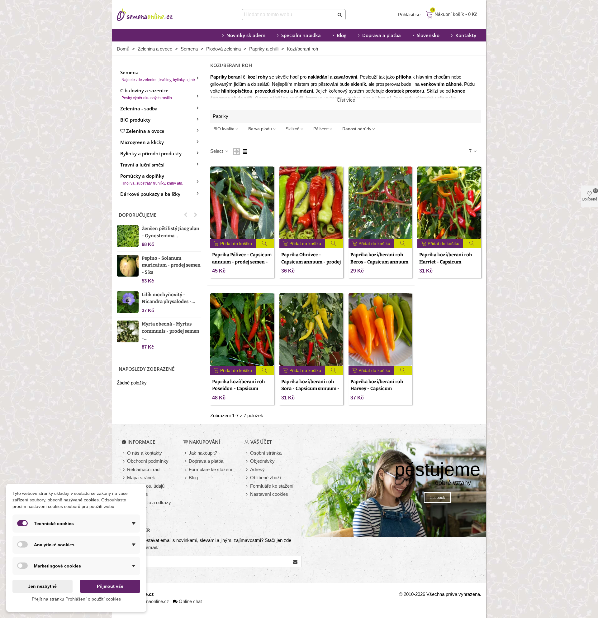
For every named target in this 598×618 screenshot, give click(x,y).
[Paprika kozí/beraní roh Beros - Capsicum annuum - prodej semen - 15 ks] (380, 203)
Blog (341, 35)
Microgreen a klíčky (142, 142)
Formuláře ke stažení (210, 469)
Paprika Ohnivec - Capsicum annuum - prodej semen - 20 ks (311, 262)
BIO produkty (135, 120)
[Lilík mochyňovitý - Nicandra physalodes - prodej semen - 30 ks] (128, 302)
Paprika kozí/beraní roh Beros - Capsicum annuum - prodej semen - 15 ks (379, 262)
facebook (437, 497)
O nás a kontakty (144, 453)
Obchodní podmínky (147, 461)
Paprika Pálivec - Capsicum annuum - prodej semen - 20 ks (242, 262)
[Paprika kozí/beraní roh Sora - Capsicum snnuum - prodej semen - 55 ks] (311, 329)
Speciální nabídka (301, 35)
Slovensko (428, 35)
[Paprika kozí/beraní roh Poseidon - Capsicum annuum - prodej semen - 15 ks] (242, 329)
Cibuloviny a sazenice (146, 93)
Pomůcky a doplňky (151, 179)
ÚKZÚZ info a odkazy (149, 502)
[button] (185, 215)
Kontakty (465, 35)
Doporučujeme (137, 215)
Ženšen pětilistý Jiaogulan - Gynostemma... (170, 232)
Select (217, 151)
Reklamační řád (143, 469)
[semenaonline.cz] (154, 14)
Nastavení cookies (269, 494)
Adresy (257, 469)
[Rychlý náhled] (265, 243)
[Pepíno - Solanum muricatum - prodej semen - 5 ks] (128, 266)
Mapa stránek (141, 477)
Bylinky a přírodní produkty (151, 153)
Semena (157, 75)
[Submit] (340, 14)
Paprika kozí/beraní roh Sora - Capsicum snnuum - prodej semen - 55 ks (310, 388)
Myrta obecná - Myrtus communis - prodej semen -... (170, 331)
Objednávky (262, 461)
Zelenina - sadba (139, 108)
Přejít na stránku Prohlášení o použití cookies (76, 598)
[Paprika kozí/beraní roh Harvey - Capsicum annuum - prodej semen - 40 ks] (380, 329)
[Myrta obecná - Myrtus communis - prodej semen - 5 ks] (128, 331)
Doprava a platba (381, 35)
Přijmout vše (110, 586)
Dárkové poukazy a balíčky (150, 194)
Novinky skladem (245, 35)
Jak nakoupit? (203, 453)
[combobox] (288, 14)
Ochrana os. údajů (145, 486)
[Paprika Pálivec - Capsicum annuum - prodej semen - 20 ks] (242, 203)
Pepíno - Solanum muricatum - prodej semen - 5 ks (171, 265)
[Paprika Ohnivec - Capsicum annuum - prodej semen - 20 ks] (311, 203)
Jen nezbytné (42, 586)
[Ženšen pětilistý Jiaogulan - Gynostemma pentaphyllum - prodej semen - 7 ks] (128, 236)
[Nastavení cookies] (247, 494)
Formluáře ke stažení (271, 486)
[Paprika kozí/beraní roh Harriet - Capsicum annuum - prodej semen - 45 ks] (449, 203)
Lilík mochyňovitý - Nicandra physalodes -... (168, 298)
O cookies (137, 494)
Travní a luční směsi (142, 165)
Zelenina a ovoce (145, 131)
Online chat (190, 601)
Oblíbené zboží (265, 477)
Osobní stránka (266, 453)
